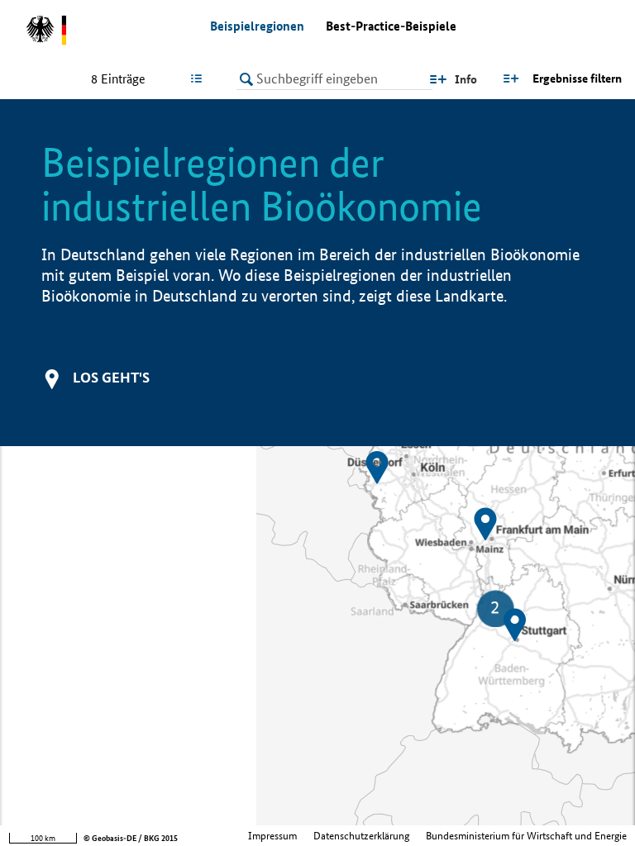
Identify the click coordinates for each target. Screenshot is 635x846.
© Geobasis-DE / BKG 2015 (131, 838)
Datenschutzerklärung (361, 835)
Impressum (272, 835)
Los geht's (111, 377)
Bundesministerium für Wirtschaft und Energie (526, 835)
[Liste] (200, 78)
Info (466, 79)
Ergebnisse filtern (577, 78)
